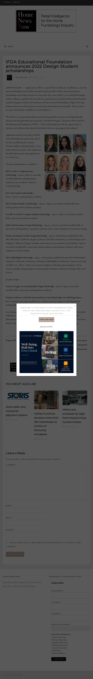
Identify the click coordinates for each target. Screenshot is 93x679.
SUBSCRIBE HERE (46, 320)
